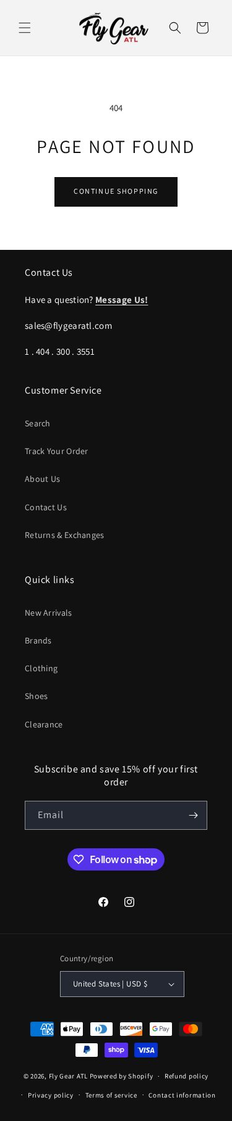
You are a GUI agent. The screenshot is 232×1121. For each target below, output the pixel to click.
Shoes (36, 695)
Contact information (181, 1095)
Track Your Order (56, 451)
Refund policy (186, 1076)
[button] (24, 27)
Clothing (41, 668)
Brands (38, 640)
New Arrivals (48, 612)
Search (38, 423)
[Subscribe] (193, 815)
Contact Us (46, 507)
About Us (42, 478)
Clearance (44, 724)
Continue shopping (116, 191)
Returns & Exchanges (65, 534)
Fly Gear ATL (68, 1076)
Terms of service (111, 1095)
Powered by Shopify (121, 1076)
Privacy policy (51, 1095)
